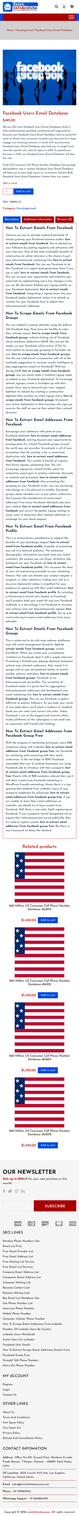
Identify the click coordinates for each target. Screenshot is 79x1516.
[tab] (12, 219)
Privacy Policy (11, 1433)
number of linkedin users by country (27, 1329)
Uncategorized (24, 30)
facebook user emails (16, 1344)
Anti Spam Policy (13, 1422)
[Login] (65, 7)
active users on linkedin (18, 1339)
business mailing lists (16, 1293)
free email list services (18, 1267)
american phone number (18, 1308)
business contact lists (16, 1287)
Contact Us (9, 1395)
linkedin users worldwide (19, 1334)
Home (10, 30)
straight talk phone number (20, 1360)
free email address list (18, 1256)
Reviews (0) (64, 219)
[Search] (58, 7)
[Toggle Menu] (71, 17)
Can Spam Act (12, 1428)
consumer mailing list (17, 1282)
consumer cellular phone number (24, 1319)
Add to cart (23, 191)
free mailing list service (18, 1261)
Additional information (38, 219)
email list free (12, 1246)
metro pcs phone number (19, 1365)
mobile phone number (17, 1313)
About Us (8, 1412)
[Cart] (73, 7)
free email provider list (18, 1251)
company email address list (21, 1272)
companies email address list (22, 1277)
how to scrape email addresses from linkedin (32, 1324)
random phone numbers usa (21, 1241)
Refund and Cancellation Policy (22, 1438)
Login (6, 1389)
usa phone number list (18, 1303)
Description (12, 219)
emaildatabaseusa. (39, 1512)
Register (8, 1384)
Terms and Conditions (16, 1417)
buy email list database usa (21, 1298)
